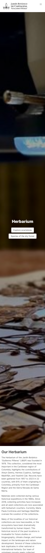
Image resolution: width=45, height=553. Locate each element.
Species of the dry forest (22, 236)
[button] (40, 4)
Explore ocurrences (22, 230)
